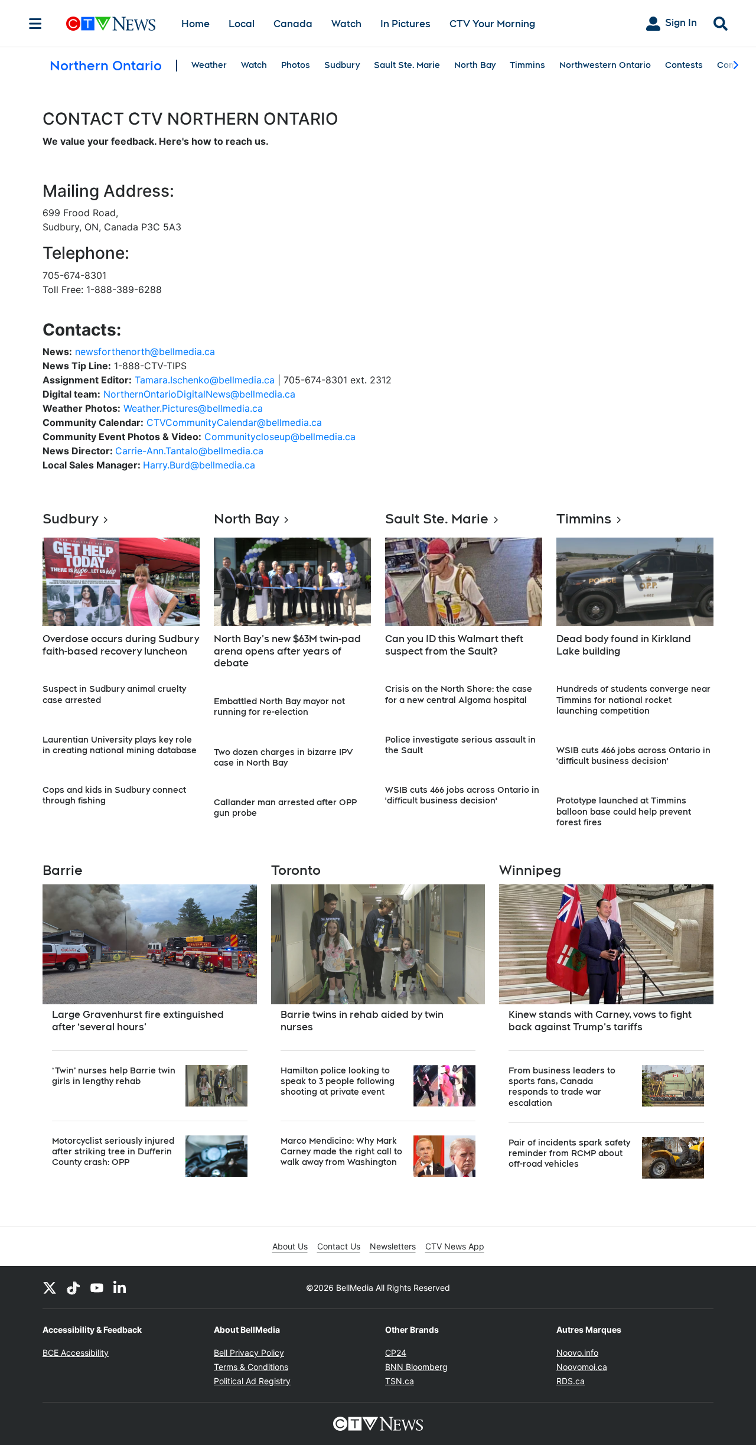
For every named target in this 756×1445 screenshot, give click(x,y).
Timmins (527, 65)
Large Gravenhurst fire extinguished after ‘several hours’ (138, 1021)
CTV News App (454, 1246)
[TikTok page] (73, 1287)
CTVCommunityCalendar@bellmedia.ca (234, 422)
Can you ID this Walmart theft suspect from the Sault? (454, 645)
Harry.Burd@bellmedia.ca (199, 465)
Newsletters (393, 1246)
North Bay (475, 65)
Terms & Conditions (251, 1367)
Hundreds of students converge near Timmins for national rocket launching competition (633, 699)
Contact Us (338, 1246)
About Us (290, 1246)
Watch (346, 24)
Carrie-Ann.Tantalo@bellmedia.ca (189, 451)
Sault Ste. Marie (407, 65)
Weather (209, 65)
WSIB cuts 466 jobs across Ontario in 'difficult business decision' (462, 795)
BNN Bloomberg (416, 1367)
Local (242, 24)
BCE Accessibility (76, 1353)
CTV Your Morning (492, 24)
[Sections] (35, 23)
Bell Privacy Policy (249, 1353)
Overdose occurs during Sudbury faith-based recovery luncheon (121, 645)
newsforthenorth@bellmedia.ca (145, 351)
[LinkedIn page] (120, 1287)
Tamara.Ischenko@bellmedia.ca (205, 380)
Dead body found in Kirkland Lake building (623, 645)
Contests (684, 65)
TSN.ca (399, 1381)
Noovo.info (577, 1353)
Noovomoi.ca (581, 1367)
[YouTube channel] (97, 1287)
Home (195, 24)
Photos (295, 65)
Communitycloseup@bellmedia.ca (280, 436)
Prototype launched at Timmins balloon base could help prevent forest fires (623, 811)
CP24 (395, 1353)
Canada (292, 24)
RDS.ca (570, 1381)
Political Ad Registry (252, 1381)
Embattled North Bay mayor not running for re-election (279, 707)
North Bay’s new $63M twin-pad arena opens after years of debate (287, 651)
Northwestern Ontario (605, 65)
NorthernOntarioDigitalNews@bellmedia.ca (199, 394)
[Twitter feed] (50, 1287)
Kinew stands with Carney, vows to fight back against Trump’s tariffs (600, 1021)
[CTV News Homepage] (110, 24)
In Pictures (405, 24)
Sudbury (342, 65)
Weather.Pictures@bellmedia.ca (193, 408)
